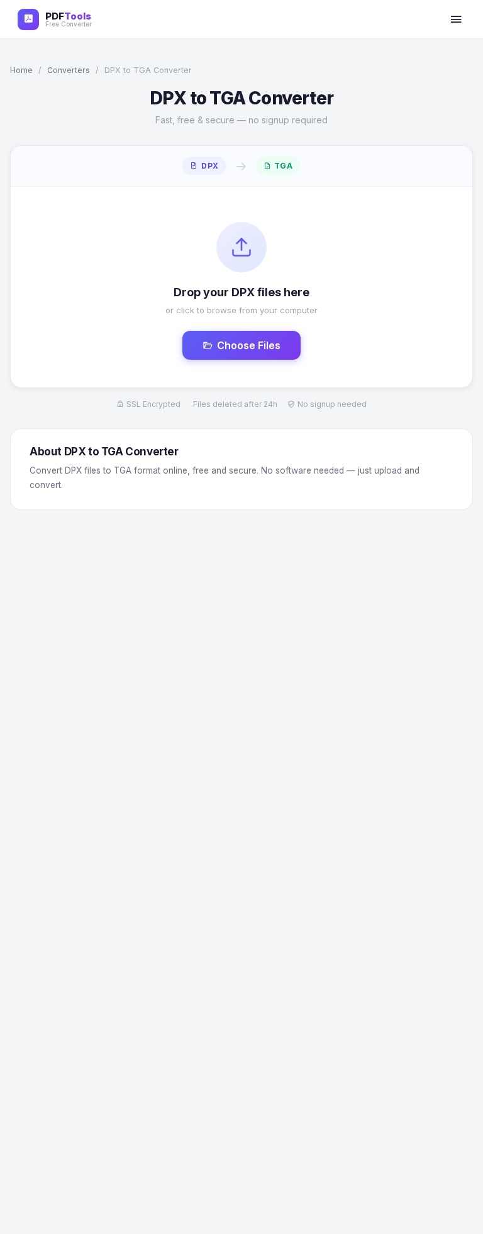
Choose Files (248, 345)
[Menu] (456, 19)
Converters (68, 70)
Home (21, 70)
